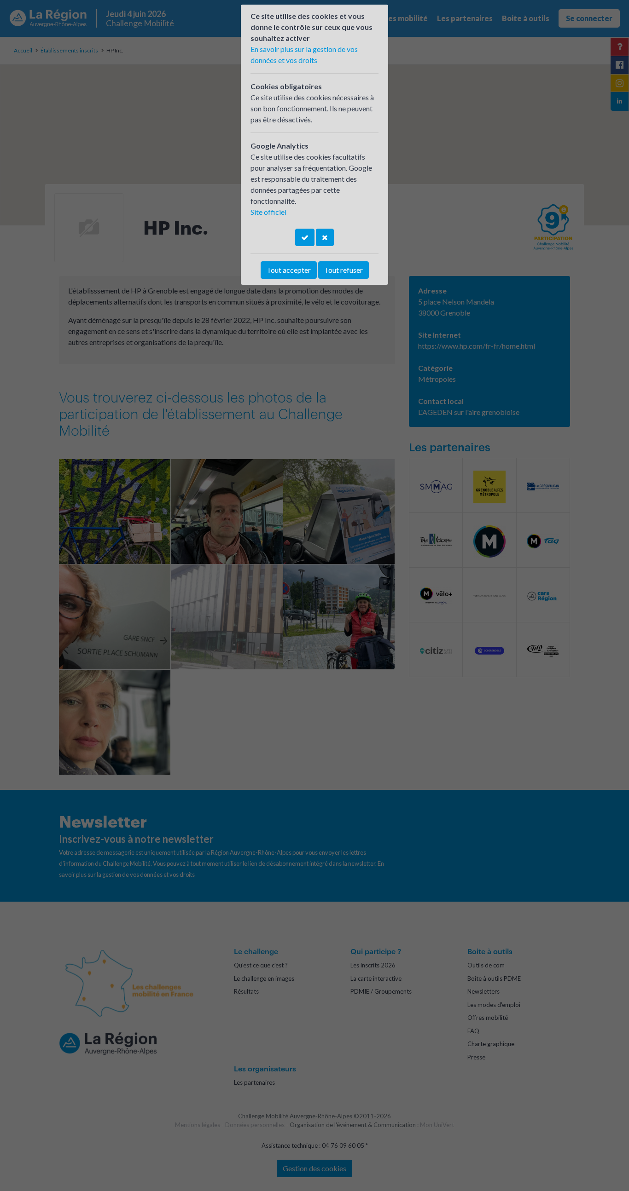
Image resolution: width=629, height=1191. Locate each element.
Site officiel (268, 211)
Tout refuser (343, 269)
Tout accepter (289, 269)
